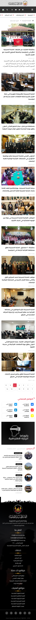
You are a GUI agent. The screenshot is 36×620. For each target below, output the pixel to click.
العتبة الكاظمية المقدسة (18, 596)
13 (11, 389)
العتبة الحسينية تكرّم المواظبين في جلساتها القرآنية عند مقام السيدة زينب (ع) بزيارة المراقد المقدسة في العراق (19, 312)
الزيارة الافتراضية (18, 560)
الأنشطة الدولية (29, 89)
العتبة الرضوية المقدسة (18, 598)
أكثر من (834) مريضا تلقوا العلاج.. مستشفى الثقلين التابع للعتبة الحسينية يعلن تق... (12, 468)
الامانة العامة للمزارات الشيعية (18, 581)
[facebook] (22, 10)
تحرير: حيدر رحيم (14, 20)
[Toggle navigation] (32, 9)
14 (7, 389)
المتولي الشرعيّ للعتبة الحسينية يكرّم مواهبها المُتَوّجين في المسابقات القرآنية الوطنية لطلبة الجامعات (19, 158)
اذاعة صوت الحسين (18, 566)
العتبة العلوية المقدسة (18, 593)
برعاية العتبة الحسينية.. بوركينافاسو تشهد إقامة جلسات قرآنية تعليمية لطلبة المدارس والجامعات (18, 189)
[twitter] (19, 10)
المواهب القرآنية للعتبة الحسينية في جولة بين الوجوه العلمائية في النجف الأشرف (19, 219)
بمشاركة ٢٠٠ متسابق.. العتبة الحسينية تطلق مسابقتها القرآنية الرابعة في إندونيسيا (20, 248)
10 (19, 389)
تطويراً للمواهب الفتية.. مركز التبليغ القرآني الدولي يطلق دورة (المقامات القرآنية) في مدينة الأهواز (19, 344)
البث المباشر (18, 558)
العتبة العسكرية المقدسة (18, 601)
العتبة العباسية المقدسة (18, 603)
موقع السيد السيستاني (18, 575)
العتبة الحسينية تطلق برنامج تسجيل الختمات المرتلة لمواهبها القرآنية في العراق (20, 375)
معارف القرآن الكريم (28, 44)
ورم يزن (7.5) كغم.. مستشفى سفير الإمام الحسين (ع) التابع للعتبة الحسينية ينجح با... (11, 489)
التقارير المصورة (18, 453)
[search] (7, 10)
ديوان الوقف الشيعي (18, 578)
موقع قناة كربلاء (18, 583)
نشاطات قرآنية (29, 151)
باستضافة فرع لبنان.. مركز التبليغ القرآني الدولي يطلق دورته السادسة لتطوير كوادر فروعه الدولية (18, 127)
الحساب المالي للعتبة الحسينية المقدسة (18, 545)
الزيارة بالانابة (18, 555)
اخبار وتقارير (19, 464)
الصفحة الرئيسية (26, 20)
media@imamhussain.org (18, 540)
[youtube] (16, 10)
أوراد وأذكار (18, 563)
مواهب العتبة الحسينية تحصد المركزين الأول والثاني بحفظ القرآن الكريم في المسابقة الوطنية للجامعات (18, 280)
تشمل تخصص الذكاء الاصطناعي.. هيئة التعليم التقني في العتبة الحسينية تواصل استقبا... (12, 479)
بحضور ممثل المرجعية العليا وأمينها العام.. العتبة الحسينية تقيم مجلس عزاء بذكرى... (12, 457)
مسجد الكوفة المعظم (18, 606)
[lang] (3, 10)
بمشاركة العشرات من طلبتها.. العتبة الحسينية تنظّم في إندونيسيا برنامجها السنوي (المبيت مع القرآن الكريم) (18, 52)
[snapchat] (11, 613)
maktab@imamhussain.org (18, 538)
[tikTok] (6, 613)
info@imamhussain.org (18, 535)
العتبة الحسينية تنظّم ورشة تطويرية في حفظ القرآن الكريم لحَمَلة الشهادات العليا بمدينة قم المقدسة (19, 97)
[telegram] (15, 613)
